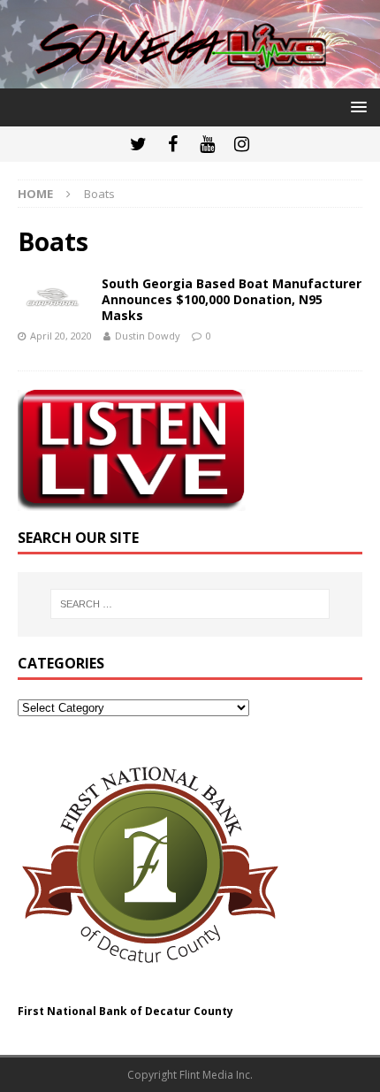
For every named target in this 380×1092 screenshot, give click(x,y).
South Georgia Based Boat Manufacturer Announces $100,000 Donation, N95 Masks (231, 299)
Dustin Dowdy (147, 335)
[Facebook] (172, 144)
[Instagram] (241, 144)
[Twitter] (138, 144)
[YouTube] (207, 144)
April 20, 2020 (61, 335)
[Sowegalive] (190, 77)
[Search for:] (190, 604)
